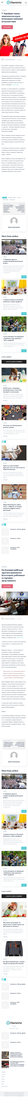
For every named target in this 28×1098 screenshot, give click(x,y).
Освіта (4, 10)
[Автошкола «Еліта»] (5, 541)
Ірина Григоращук (10, 59)
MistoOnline (21, 1095)
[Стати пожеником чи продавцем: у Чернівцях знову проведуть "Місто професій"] (14, 324)
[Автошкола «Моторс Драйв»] (5, 532)
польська (12, 199)
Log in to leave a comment (14, 361)
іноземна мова (12, 197)
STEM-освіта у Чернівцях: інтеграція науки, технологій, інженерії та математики (12, 390)
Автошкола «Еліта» (15, 538)
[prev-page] (3, 442)
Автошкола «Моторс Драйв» (18, 529)
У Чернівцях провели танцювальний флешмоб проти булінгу (13, 261)
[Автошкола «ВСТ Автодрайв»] (5, 550)
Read (24, 276)
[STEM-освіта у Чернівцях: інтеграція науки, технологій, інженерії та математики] (14, 375)
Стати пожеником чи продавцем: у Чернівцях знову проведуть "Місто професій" (13, 338)
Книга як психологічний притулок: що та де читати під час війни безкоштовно (14, 467)
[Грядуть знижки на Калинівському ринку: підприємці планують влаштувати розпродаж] (5, 1055)
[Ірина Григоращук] (3, 60)
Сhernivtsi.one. (15, 84)
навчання (5, 199)
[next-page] (5, 442)
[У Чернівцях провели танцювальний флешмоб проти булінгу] (14, 246)
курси (18, 197)
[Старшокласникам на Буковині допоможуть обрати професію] (14, 287)
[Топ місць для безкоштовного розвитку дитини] (14, 412)
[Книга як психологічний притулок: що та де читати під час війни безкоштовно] (14, 452)
